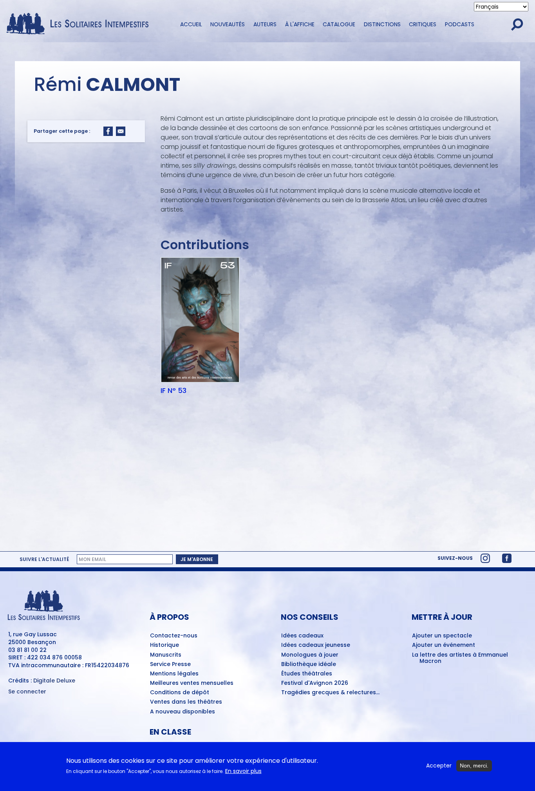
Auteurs (265, 24)
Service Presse (170, 664)
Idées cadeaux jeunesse (315, 645)
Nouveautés (227, 24)
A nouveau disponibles (182, 711)
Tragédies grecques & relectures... (330, 692)
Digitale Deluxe (54, 680)
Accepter (439, 765)
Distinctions (382, 24)
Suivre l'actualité (44, 559)
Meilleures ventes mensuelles (191, 683)
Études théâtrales (306, 673)
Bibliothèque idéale (308, 664)
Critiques (422, 24)
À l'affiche (299, 24)
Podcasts (459, 24)
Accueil (191, 24)
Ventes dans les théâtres (186, 702)
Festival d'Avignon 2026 (314, 683)
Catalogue (339, 24)
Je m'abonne (197, 559)
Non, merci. (474, 765)
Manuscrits (165, 655)
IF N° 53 (173, 390)
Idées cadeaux (302, 635)
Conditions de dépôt (179, 692)
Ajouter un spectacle (442, 635)
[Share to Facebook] (108, 131)
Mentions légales (174, 673)
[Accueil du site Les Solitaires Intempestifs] (80, 24)
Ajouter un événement (443, 645)
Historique (164, 645)
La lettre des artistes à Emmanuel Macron (460, 658)
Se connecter (27, 691)
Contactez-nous (173, 635)
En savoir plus (243, 771)
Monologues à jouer (309, 655)
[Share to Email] (120, 131)
